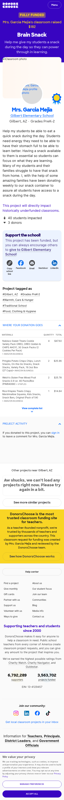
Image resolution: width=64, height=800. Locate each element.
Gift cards (9, 594)
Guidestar (32, 666)
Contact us (38, 616)
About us (37, 583)
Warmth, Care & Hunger (18, 299)
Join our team (39, 594)
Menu (54, 4)
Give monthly (11, 588)
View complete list (32, 408)
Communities (39, 599)
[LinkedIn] (26, 713)
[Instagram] (16, 713)
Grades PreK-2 (31, 294)
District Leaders (18, 741)
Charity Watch (17, 662)
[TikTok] (48, 713)
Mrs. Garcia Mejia (32, 110)
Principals (52, 736)
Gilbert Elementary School (32, 116)
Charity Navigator (39, 662)
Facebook (20, 268)
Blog (34, 605)
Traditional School (15, 305)
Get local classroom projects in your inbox (32, 722)
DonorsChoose (10, 5)
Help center (32, 571)
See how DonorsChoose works (32, 556)
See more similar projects (32, 502)
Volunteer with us (13, 610)
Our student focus (42, 588)
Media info (37, 610)
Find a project (11, 583)
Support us (10, 605)
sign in (55, 432)
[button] (9, 267)
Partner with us (12, 599)
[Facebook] (37, 713)
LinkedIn (54, 268)
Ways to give (11, 616)
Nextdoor (43, 268)
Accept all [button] (32, 793)
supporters (17, 677)
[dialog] (32, 776)
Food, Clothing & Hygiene (20, 311)
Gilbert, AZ (11, 294)
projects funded (47, 677)
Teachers (34, 736)
